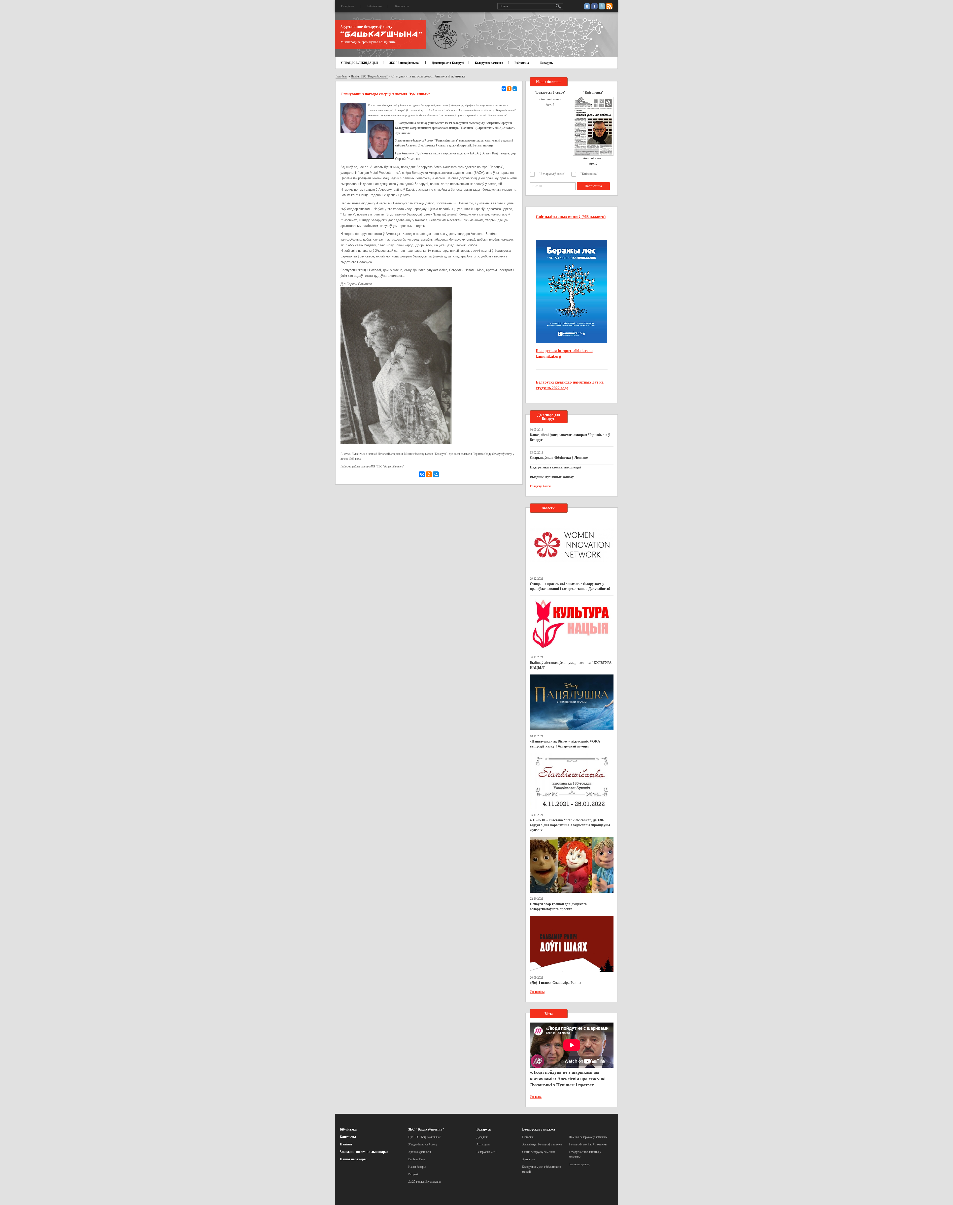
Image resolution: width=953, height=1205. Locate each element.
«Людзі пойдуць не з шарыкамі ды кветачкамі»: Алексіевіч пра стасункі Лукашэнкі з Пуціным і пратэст (568, 1078)
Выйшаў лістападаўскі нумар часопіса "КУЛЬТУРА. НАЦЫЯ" (571, 665)
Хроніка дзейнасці (419, 1152)
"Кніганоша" (589, 174)
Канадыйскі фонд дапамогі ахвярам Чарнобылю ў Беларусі (570, 437)
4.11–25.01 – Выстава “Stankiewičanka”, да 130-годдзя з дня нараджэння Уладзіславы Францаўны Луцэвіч (570, 825)
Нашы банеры (417, 1167)
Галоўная (347, 6)
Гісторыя (528, 1137)
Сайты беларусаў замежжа (538, 1152)
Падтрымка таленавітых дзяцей (555, 467)
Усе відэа (536, 1097)
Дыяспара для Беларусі (448, 63)
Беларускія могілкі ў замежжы (588, 1144)
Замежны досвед (579, 1164)
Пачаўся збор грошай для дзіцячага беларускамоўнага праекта (558, 906)
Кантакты (402, 6)
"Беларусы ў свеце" (552, 174)
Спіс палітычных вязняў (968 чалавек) (571, 216)
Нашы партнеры (353, 1159)
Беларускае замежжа (489, 63)
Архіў (550, 104)
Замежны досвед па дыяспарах (364, 1152)
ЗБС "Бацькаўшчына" (404, 63)
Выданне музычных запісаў (552, 477)
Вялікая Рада (416, 1159)
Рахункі (413, 1174)
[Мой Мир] (514, 88)
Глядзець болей (540, 486)
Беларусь (546, 63)
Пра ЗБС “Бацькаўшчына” (424, 1137)
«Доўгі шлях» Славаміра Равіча (555, 983)
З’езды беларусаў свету (422, 1144)
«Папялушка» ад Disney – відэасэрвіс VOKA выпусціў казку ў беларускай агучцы (565, 744)
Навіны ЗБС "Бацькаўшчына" (369, 76)
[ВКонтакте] (504, 88)
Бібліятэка (374, 6)
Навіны (346, 1144)
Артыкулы (483, 1144)
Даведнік (482, 1137)
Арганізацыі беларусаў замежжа (542, 1144)
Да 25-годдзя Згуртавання (424, 1181)
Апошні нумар (551, 99)
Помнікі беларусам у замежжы (588, 1137)
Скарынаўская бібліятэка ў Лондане (559, 458)
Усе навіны (537, 991)
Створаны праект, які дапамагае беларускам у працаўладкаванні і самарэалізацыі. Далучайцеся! (570, 586)
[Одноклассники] (509, 88)
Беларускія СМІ (486, 1152)
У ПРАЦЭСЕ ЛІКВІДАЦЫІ (359, 63)
